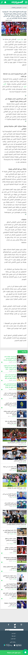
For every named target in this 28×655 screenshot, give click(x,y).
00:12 (11, 406)
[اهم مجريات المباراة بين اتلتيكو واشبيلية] (15, 434)
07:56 (11, 570)
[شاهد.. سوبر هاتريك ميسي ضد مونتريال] (15, 480)
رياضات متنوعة (13, 533)
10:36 (8, 533)
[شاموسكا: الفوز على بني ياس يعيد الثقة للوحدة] (22, 495)
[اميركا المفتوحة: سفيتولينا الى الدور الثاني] (22, 604)
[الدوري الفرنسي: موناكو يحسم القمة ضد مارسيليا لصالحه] (22, 550)
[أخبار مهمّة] (1, 362)
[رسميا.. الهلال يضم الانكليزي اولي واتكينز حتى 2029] (22, 577)
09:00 (11, 497)
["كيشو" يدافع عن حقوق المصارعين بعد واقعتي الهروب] (22, 541)
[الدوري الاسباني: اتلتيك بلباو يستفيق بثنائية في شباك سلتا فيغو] (22, 595)
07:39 (9, 606)
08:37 (11, 470)
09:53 (11, 506)
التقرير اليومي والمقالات (16, 7)
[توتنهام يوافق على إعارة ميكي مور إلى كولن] (22, 423)
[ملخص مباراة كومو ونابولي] (15, 453)
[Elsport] (17, 2)
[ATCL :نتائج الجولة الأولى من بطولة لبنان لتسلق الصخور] (22, 532)
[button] (2, 2)
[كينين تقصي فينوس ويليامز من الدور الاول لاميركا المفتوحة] (22, 414)
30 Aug (20, 444)
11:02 (11, 424)
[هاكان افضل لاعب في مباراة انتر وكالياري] (22, 468)
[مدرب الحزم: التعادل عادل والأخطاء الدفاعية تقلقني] (22, 504)
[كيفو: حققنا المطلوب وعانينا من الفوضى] (22, 568)
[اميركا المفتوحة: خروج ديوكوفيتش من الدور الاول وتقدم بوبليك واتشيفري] (22, 586)
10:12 (8, 543)
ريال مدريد (20, 39)
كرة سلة (13, 636)
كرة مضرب (13, 638)
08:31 (11, 579)
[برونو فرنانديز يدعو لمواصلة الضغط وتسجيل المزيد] (22, 559)
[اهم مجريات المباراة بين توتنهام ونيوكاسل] (15, 516)
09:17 (9, 416)
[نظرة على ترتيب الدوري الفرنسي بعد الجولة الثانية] (22, 404)
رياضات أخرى (12, 642)
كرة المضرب (13, 416)
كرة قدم (24, 7)
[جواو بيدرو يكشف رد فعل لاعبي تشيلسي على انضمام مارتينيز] (22, 395)
